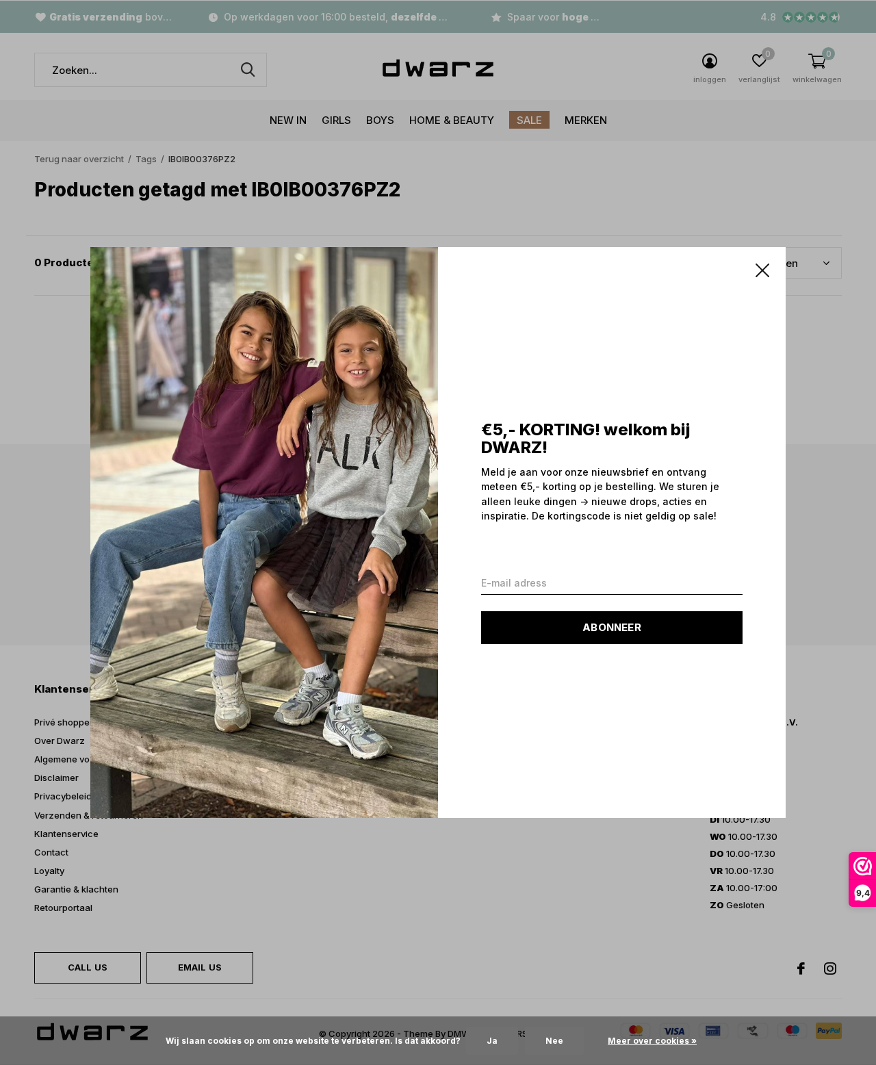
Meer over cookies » (652, 1041)
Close (762, 270)
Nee (554, 1041)
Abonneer (611, 627)
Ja (492, 1041)
